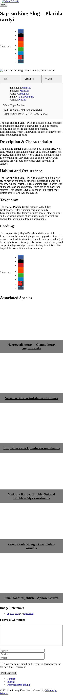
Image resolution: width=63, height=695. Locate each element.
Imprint (10, 681)
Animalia (26, 87)
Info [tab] (5, 79)
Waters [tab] (48, 79)
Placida (22, 99)
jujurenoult (28, 613)
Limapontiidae (26, 96)
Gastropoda (23, 93)
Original (10, 613)
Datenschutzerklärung (18, 684)
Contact (11, 678)
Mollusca (24, 90)
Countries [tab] (29, 79)
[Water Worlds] (10, 1)
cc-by (17, 613)
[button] (21, 31)
